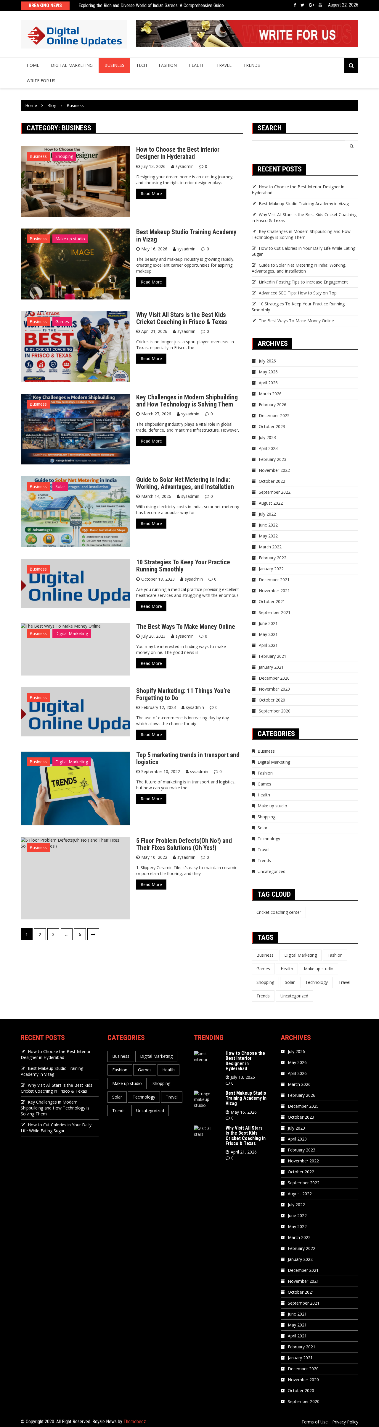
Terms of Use (314, 1422)
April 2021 (268, 645)
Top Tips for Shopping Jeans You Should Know (121, 6)
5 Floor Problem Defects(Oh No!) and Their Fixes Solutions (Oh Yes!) (184, 844)
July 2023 (267, 437)
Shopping (64, 156)
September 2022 (274, 492)
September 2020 (274, 711)
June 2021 (268, 623)
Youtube (320, 5)
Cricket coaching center (278, 912)
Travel (224, 65)
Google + (311, 5)
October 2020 (272, 700)
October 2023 (272, 426)
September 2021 (274, 612)
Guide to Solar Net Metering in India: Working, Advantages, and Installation (185, 483)
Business (114, 65)
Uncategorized (271, 871)
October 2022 (272, 481)
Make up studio (70, 239)
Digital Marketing (72, 65)
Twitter (302, 5)
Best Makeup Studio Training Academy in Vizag (186, 235)
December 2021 (274, 579)
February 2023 (272, 459)
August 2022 (271, 503)
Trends (251, 65)
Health (197, 65)
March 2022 (270, 547)
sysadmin (185, 166)
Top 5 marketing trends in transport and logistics (188, 758)
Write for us (41, 80)
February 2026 (272, 404)
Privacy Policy (345, 1422)
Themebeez (134, 1421)
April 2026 (268, 382)
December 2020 (274, 678)
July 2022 (267, 514)
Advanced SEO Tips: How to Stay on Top (298, 293)
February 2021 (272, 656)
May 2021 (268, 634)
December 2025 (274, 415)
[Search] (351, 146)
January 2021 (271, 667)
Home (33, 65)
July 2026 (267, 361)
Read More (151, 193)
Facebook (295, 5)
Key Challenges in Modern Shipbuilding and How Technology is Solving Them (187, 400)
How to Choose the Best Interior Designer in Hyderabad (177, 153)
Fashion (168, 65)
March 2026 (270, 393)
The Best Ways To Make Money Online (185, 626)
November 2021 (274, 590)
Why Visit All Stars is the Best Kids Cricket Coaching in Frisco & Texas (181, 318)
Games (62, 321)
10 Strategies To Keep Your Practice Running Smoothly (183, 565)
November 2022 (274, 470)
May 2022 (268, 536)
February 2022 (272, 558)
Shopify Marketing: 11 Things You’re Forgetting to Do (183, 694)
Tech (141, 65)
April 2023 (268, 448)
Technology (269, 838)
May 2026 (268, 372)
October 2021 (272, 601)
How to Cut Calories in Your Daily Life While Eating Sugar (56, 1127)
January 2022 (271, 568)
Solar (60, 486)
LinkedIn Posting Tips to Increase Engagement (303, 282)
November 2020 (274, 689)
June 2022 (268, 525)
